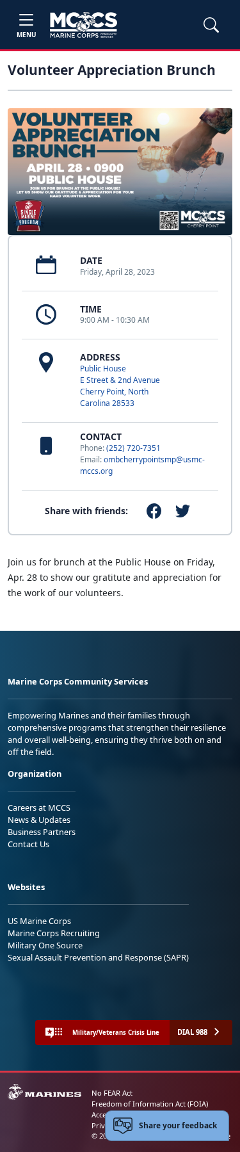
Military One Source (45, 945)
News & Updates (39, 819)
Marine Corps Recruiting (54, 933)
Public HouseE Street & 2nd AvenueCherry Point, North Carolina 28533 (120, 386)
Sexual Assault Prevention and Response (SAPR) (98, 957)
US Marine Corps (39, 921)
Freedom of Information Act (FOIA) (150, 1103)
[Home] (83, 25)
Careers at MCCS (39, 807)
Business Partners (42, 832)
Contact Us (28, 844)
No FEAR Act (112, 1093)
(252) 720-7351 (133, 447)
